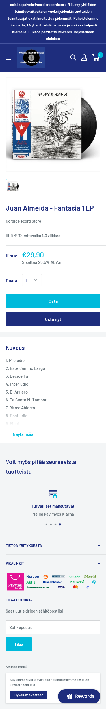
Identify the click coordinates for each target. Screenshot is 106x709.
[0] (95, 57)
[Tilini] (84, 57)
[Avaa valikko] (8, 58)
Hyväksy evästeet (28, 695)
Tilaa (18, 644)
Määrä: (12, 280)
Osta (53, 301)
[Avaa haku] (73, 57)
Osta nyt (53, 319)
